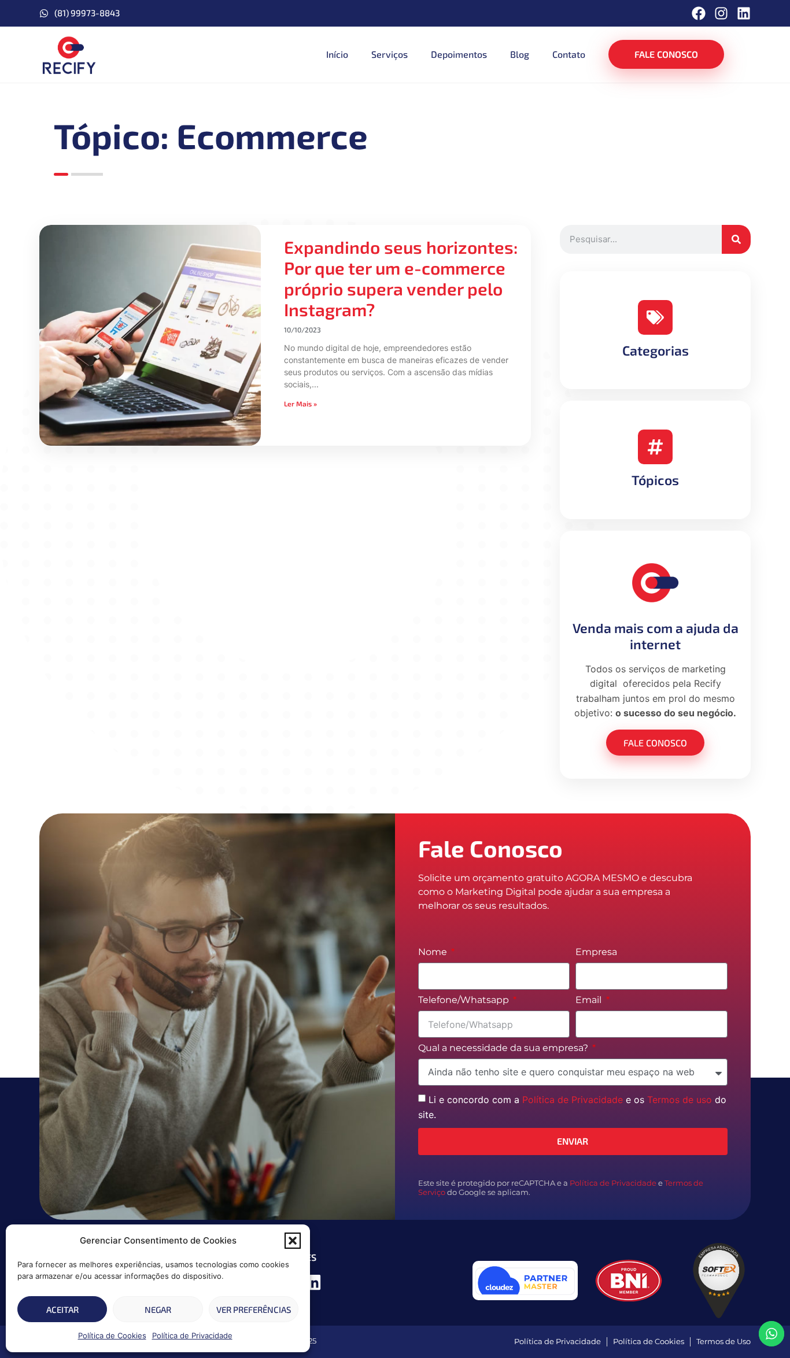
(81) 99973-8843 (87, 13)
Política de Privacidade (192, 1335)
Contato (568, 54)
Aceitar (62, 1309)
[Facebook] (699, 13)
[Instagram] (721, 13)
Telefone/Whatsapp (464, 1000)
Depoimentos (459, 54)
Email (589, 1000)
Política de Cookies (112, 1335)
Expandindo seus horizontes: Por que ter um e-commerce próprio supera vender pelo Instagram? (401, 278)
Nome (433, 952)
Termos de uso (679, 1099)
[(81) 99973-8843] (44, 13)
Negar (158, 1309)
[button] (292, 1240)
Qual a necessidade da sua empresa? (504, 1048)
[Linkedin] (744, 13)
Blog (519, 54)
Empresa (596, 952)
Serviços (389, 54)
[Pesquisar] (736, 239)
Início (337, 54)
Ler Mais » (300, 403)
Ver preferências (253, 1309)
